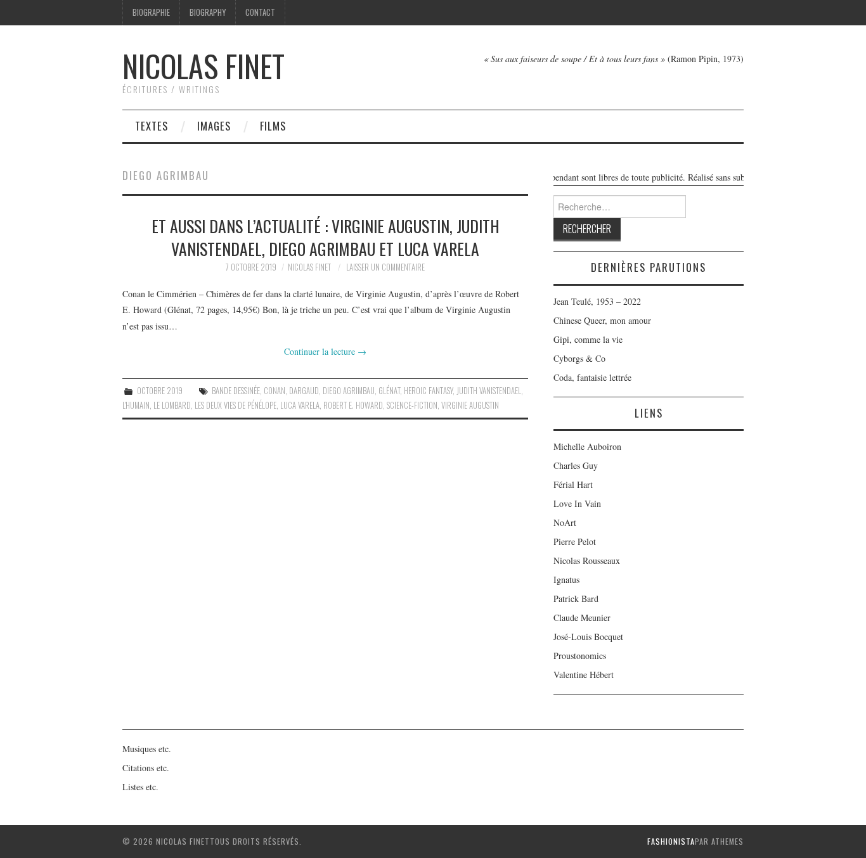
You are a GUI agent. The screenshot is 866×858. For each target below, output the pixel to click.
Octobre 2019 (160, 391)
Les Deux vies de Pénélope (235, 405)
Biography (208, 12)
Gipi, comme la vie (588, 339)
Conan (274, 391)
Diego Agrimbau (349, 391)
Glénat (389, 391)
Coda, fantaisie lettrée (592, 377)
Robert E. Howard (353, 405)
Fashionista (671, 841)
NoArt (564, 522)
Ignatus (566, 579)
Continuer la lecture (325, 351)
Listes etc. (140, 787)
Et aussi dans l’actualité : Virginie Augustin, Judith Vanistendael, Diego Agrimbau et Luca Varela (326, 237)
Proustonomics (579, 656)
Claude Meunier (582, 617)
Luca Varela (300, 405)
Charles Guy (575, 465)
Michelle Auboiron (587, 446)
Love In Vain (577, 503)
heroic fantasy (428, 391)
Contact (260, 12)
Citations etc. (145, 768)
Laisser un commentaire (385, 267)
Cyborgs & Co (579, 358)
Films (273, 126)
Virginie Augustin (470, 405)
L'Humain (136, 405)
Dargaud (304, 391)
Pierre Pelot (574, 541)
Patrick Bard (575, 598)
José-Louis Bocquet (588, 637)
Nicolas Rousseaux (586, 560)
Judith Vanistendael (488, 391)
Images (214, 126)
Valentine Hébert (583, 675)
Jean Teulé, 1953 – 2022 (597, 301)
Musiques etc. (146, 749)
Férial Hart (573, 484)
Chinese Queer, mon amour (602, 320)
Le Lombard (172, 405)
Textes (151, 126)
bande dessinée (236, 391)
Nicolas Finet (203, 65)
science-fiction (412, 405)
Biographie (151, 12)
